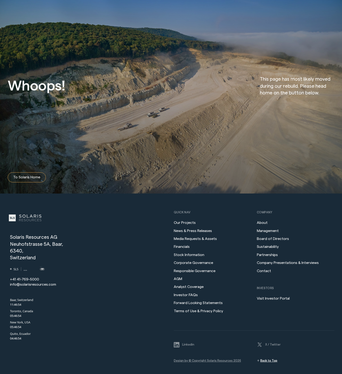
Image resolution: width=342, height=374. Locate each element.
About (262, 223)
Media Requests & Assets (195, 239)
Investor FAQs (186, 295)
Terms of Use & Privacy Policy (198, 311)
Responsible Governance (194, 271)
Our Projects (185, 223)
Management (268, 231)
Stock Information (189, 255)
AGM (178, 279)
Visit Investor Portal (273, 298)
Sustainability (268, 247)
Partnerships (267, 255)
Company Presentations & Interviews (288, 263)
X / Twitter (273, 344)
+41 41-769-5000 (24, 279)
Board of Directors (273, 239)
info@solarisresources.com (33, 284)
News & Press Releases (193, 231)
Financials (182, 247)
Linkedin (188, 344)
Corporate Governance (193, 263)
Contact (264, 271)
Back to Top (268, 360)
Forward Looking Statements (198, 303)
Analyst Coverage (189, 287)
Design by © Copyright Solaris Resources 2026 (207, 360)
